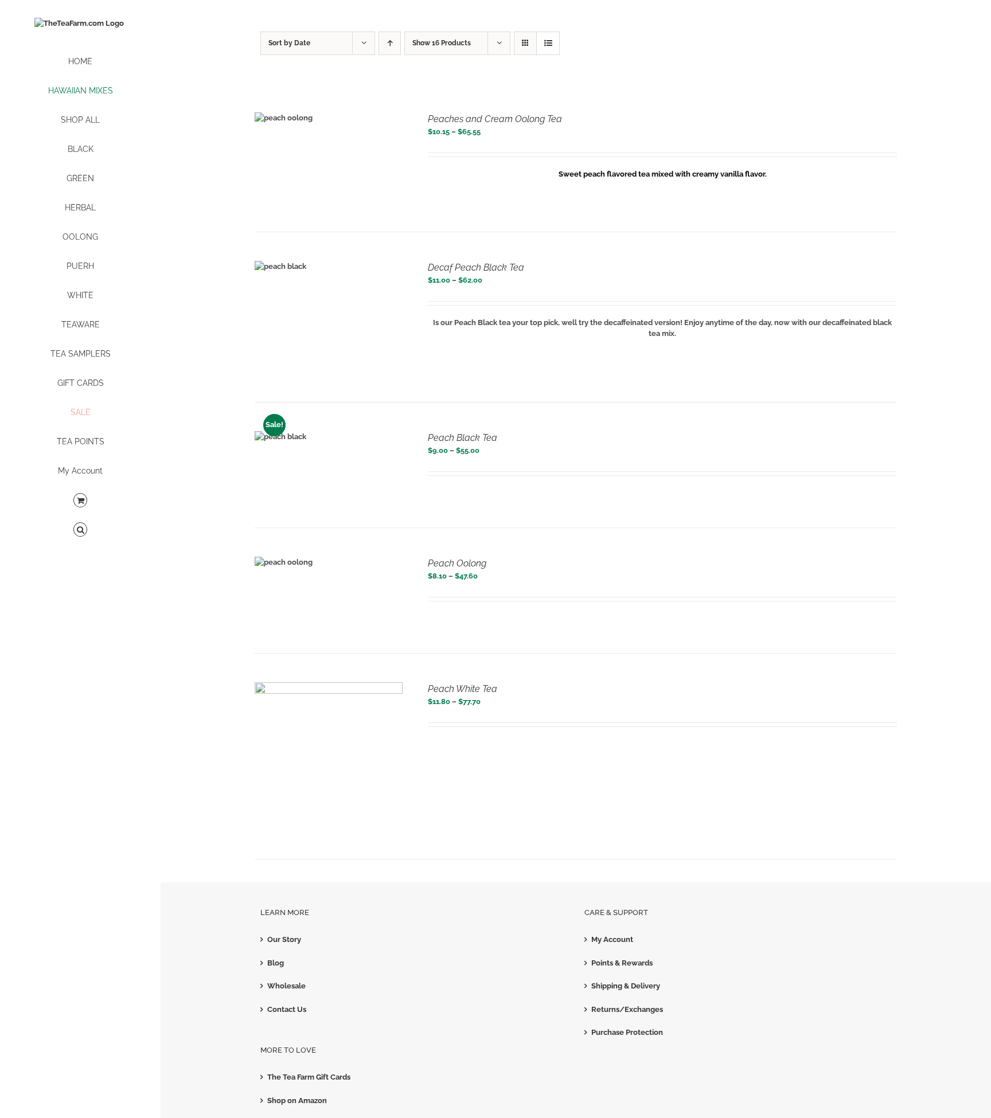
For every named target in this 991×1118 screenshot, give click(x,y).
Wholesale (286, 986)
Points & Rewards (622, 963)
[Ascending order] (390, 43)
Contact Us (286, 1009)
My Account (612, 939)
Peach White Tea (462, 688)
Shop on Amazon (297, 1100)
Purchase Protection (627, 1032)
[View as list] (548, 43)
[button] (80, 530)
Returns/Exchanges (627, 1009)
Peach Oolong (457, 563)
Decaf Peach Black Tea (476, 267)
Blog (275, 963)
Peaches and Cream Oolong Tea (495, 119)
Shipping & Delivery (625, 986)
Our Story (284, 939)
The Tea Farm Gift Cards (308, 1077)
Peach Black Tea (462, 437)
